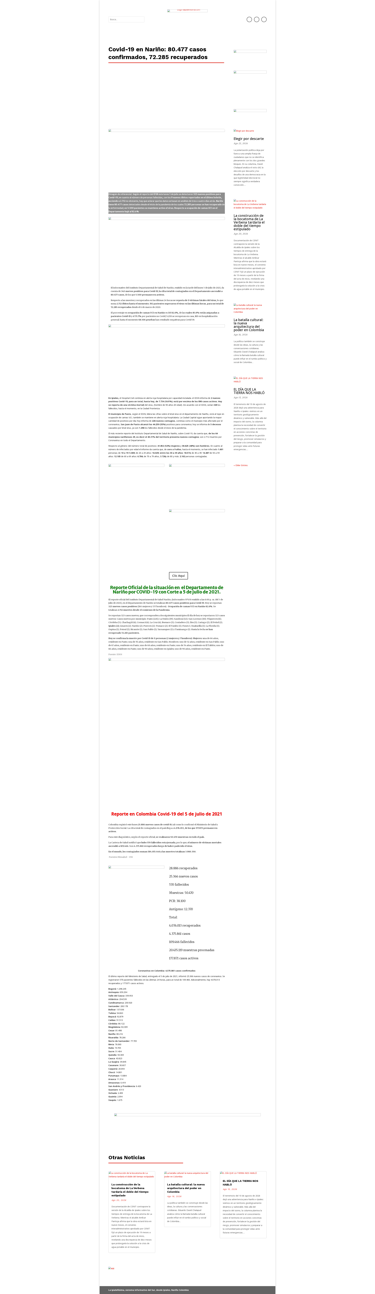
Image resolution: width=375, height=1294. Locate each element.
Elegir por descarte (249, 138)
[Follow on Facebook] (249, 19)
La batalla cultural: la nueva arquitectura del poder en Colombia (249, 324)
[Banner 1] (187, 1142)
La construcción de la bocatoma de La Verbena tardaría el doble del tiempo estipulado (249, 222)
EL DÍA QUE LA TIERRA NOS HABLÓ (249, 391)
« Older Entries (241, 465)
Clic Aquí (178, 576)
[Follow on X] (264, 19)
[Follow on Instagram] (256, 19)
